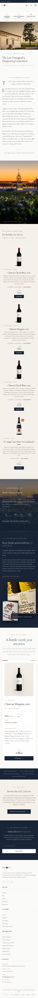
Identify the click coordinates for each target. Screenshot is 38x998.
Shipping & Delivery (7, 945)
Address (5, 964)
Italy (3, 895)
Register (4, 917)
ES (33, 1)
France (4, 893)
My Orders (5, 920)
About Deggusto (7, 937)
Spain (3, 898)
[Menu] (26, 5)
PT (31, 1)
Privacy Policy (6, 954)
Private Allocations (7, 926)
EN (27, 1)
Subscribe (19, 851)
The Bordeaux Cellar (8, 942)
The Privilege (6, 940)
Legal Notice (5, 951)
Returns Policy (6, 948)
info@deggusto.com (8, 976)
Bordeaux (5, 901)
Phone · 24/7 (6, 969)
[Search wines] (31, 5)
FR (29, 1)
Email (4, 974)
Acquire (19, 296)
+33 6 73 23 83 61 (7, 971)
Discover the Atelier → (11, 576)
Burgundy (5, 904)
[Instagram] (3, 882)
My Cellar (5, 923)
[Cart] (35, 5)
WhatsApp (5, 979)
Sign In (4, 915)
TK (11, 882)
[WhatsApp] (7, 882)
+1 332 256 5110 (6, 982)
